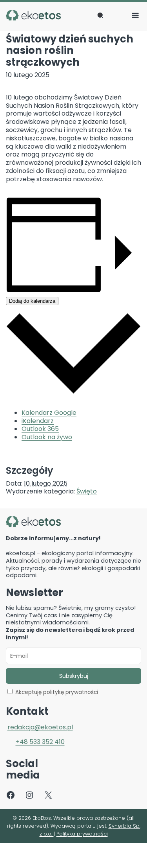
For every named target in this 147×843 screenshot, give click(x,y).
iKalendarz (38, 420)
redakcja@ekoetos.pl (40, 727)
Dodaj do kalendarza (32, 301)
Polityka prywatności (82, 833)
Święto (86, 491)
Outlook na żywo (47, 437)
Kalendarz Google (49, 412)
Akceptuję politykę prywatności (56, 692)
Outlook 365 (40, 428)
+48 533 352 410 (40, 741)
